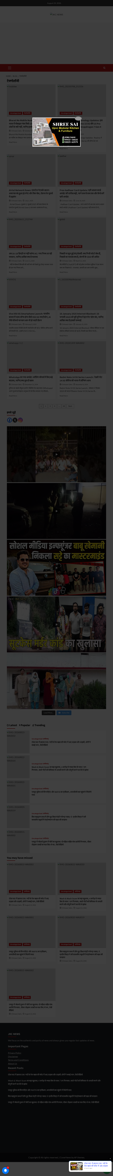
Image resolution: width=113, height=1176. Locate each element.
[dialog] (56, 132)
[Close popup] (78, 118)
